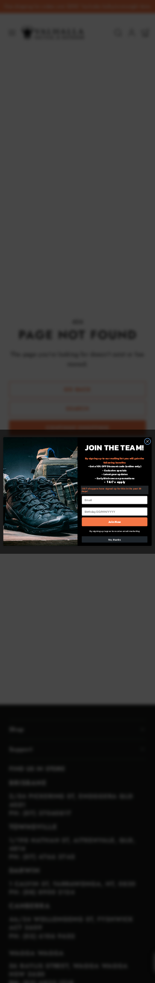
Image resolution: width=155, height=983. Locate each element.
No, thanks (114, 540)
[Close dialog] (147, 441)
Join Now (114, 522)
